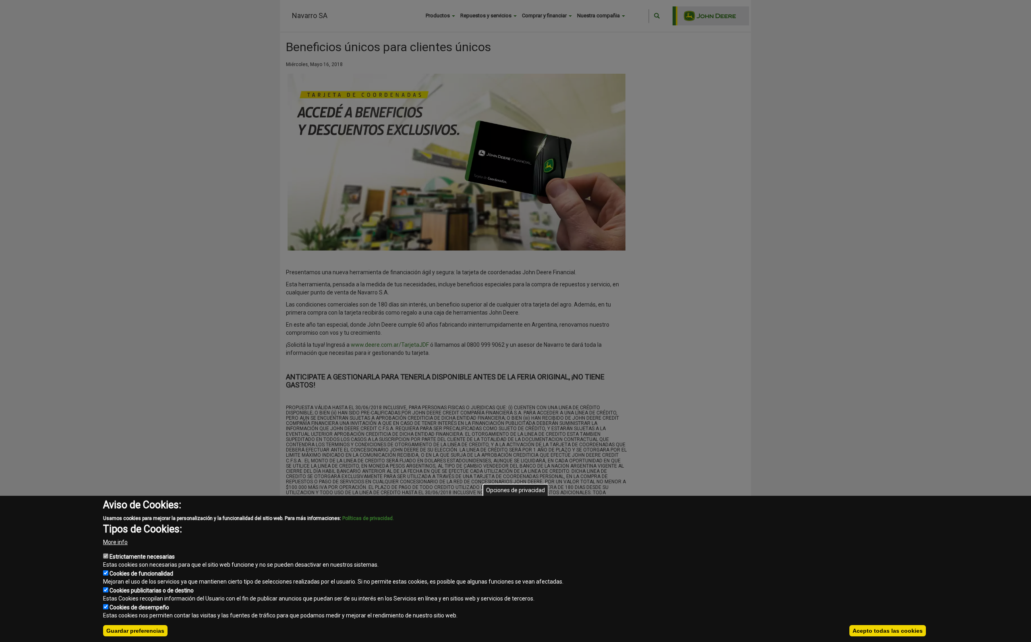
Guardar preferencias (135, 631)
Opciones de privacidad (515, 490)
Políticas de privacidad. (368, 518)
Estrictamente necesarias (142, 556)
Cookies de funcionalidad (141, 573)
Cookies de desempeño (139, 607)
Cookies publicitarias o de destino (152, 590)
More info (115, 542)
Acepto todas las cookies (888, 631)
